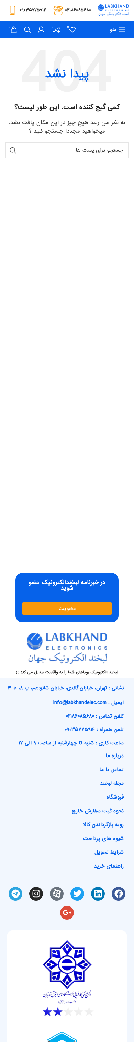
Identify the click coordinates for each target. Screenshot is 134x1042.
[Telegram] (15, 894)
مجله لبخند (112, 783)
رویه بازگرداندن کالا (103, 825)
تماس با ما (111, 769)
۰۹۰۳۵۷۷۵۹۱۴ (32, 10)
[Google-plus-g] (67, 913)
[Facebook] (118, 894)
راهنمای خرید (109, 866)
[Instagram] (36, 894)
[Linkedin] (98, 894)
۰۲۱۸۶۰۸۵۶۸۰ (78, 10)
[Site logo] (113, 11)
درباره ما (114, 756)
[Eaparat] (57, 894)
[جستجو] (27, 30)
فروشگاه (115, 797)
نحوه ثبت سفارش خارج (98, 811)
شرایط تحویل (109, 852)
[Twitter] (77, 894)
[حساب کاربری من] (41, 30)
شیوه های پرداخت (103, 838)
